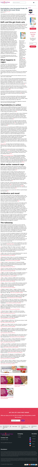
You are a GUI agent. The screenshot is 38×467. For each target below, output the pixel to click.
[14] (1, 315)
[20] (22, 185)
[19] (21, 185)
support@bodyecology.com (7, 442)
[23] (1, 360)
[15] (1, 320)
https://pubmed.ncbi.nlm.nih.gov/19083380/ (8, 281)
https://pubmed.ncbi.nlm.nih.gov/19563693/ (8, 358)
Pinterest (33, 441)
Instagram (33, 438)
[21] (1, 349)
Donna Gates (8, 11)
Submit (23, 420)
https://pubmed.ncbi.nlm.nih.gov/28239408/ (8, 326)
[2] (24, 84)
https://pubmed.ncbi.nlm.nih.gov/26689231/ (15, 352)
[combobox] (19, 2)
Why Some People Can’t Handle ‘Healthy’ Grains (19, 386)
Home (1, 5)
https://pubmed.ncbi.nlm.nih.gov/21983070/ (12, 260)
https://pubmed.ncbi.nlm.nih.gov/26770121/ (8, 322)
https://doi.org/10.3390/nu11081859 (17, 292)
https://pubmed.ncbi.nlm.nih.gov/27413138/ (8, 342)
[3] (16, 111)
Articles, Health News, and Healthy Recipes (9, 5)
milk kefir (23, 58)
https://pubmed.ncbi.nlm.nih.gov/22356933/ (11, 347)
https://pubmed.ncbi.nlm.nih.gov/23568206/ (8, 287)
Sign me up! (33, 46)
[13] (9, 158)
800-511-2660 (5, 439)
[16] (1, 324)
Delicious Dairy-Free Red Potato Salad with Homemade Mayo (7, 398)
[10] (8, 150)
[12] (11, 153)
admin (4, 12)
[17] (12, 180)
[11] (9, 150)
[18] (10, 184)
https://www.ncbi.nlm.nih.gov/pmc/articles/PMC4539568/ (10, 309)
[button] (34, 3)
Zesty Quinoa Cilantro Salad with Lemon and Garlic (6, 386)
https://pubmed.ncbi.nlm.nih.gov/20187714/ (8, 313)
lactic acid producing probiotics (8, 155)
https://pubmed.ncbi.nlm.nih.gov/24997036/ (8, 255)
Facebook (34, 436)
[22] (1, 354)
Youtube (33, 446)
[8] (7, 125)
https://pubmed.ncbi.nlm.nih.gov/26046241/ (8, 318)
